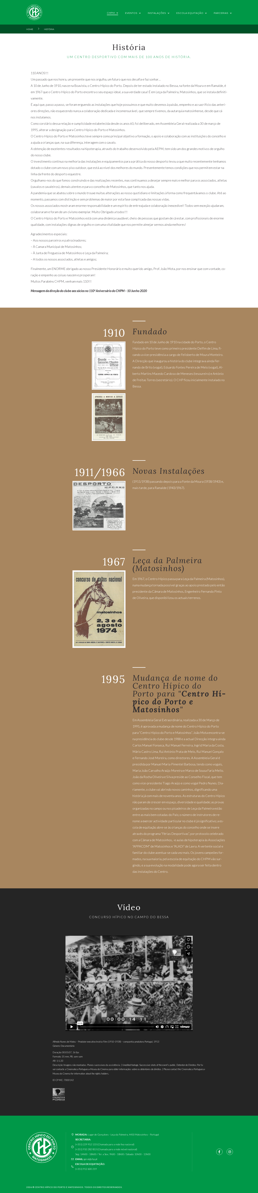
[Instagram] (230, 1152)
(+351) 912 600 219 (86, 1168)
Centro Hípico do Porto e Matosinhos (59, 1187)
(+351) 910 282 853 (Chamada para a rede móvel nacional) (106, 1149)
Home (29, 29)
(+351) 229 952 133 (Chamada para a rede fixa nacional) (104, 1144)
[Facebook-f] (219, 1152)
